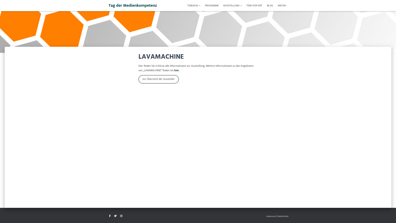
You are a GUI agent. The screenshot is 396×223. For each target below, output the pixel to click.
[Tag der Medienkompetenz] (133, 5)
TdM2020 (193, 5)
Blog (270, 5)
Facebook (110, 216)
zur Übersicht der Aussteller (158, 79)
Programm (212, 5)
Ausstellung (231, 5)
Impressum (271, 216)
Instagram (121, 216)
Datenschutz (282, 216)
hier (176, 70)
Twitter (115, 216)
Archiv (282, 5)
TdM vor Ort (254, 5)
